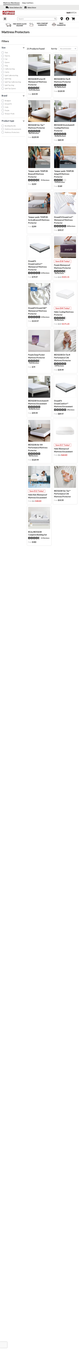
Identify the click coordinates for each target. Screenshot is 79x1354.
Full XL (7, 72)
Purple (7, 110)
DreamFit (8, 104)
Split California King (11, 75)
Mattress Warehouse (11, 3)
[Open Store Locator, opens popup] (61, 18)
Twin (6, 52)
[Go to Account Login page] (67, 18)
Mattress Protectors (12, 132)
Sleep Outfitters (27, 3)
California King (10, 69)
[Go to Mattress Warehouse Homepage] (8, 13)
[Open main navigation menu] (5, 18)
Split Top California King (13, 82)
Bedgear (8, 101)
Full (6, 59)
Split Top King (9, 85)
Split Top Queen (10, 88)
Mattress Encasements (13, 129)
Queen (7, 62)
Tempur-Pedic (10, 114)
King (6, 66)
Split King (8, 79)
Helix (6, 107)
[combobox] (35, 19)
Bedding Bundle (10, 126)
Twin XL (7, 56)
